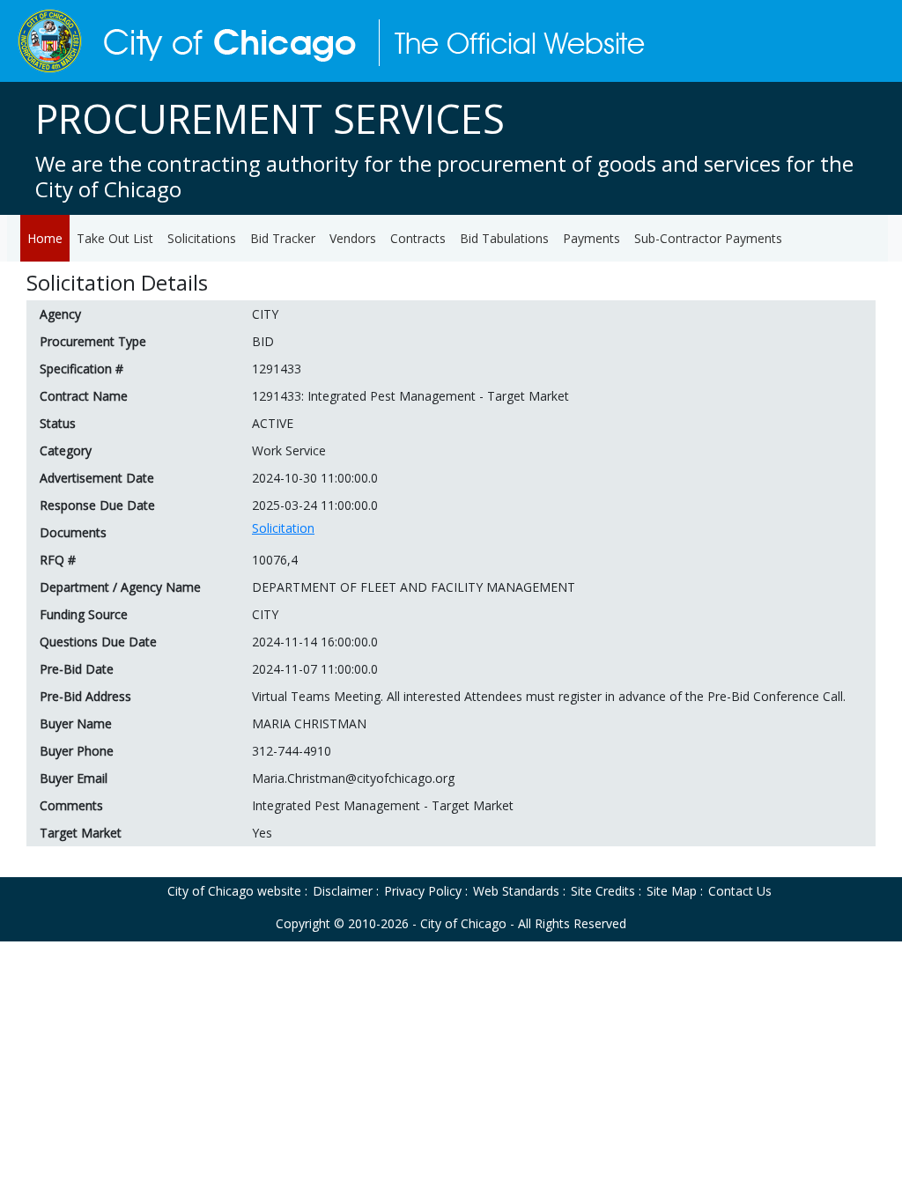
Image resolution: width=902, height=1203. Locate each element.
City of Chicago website (234, 890)
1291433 (276, 368)
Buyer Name (76, 723)
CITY (265, 314)
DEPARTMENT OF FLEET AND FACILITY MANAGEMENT (413, 587)
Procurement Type (93, 341)
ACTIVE (272, 423)
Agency (60, 314)
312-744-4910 (291, 750)
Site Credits (603, 890)
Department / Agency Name (120, 587)
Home (45, 238)
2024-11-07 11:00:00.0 (315, 669)
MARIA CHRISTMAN (309, 723)
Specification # (81, 368)
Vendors (352, 238)
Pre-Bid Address (85, 696)
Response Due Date (97, 505)
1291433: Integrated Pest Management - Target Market (410, 395)
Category (66, 450)
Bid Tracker (282, 238)
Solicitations (201, 238)
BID (263, 341)
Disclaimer (343, 890)
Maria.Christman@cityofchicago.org (353, 778)
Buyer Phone (77, 750)
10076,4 (275, 559)
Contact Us (740, 890)
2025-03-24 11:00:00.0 (315, 505)
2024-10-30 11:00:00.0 (315, 477)
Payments (591, 238)
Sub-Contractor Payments (708, 238)
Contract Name (84, 395)
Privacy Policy (423, 890)
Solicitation (283, 528)
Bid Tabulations (504, 238)
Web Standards (516, 890)
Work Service (289, 450)
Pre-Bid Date (77, 669)
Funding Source (84, 614)
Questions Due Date (98, 641)
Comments (71, 805)
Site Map (672, 890)
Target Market (81, 832)
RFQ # (58, 559)
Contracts (418, 238)
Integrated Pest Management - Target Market (383, 805)
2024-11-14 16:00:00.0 (315, 641)
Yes (262, 832)
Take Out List (115, 238)
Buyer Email (73, 778)
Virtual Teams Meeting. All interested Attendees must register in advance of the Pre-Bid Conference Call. (549, 696)
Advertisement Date (97, 477)
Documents (73, 532)
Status (58, 423)
